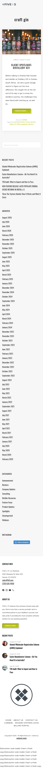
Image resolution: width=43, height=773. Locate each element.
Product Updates (8, 506)
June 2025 (6, 261)
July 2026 (5, 221)
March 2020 (6, 454)
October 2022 (7, 371)
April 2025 (6, 270)
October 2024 (7, 296)
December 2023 (8, 331)
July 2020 (5, 445)
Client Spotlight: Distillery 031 (21, 66)
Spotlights (24, 120)
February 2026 (7, 235)
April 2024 (6, 314)
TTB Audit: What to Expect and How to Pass (18, 181)
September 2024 (8, 301)
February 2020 (7, 459)
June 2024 (6, 305)
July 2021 (5, 415)
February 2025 (7, 279)
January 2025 (7, 283)
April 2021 (6, 428)
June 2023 (6, 349)
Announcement (7, 480)
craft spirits (33, 122)
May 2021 (5, 423)
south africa (31, 124)
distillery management (22, 124)
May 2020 (6, 450)
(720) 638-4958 (8, 583)
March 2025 (6, 274)
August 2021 (6, 410)
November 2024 (8, 292)
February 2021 (7, 437)
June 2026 (6, 226)
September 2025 (8, 252)
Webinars (5, 520)
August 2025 (7, 257)
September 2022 (8, 375)
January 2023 (7, 358)
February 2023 (7, 353)
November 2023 (8, 336)
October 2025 (7, 248)
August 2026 (7, 217)
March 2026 (6, 230)
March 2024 (6, 318)
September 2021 (8, 406)
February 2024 (7, 322)
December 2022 (8, 362)
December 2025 (8, 239)
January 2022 (7, 402)
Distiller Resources (9, 498)
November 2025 (8, 243)
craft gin (27, 122)
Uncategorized (7, 515)
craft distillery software (19, 122)
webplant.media (21, 738)
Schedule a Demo (10, 625)
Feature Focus (7, 502)
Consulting (6, 493)
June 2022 (6, 388)
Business (5, 484)
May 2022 (6, 393)
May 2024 (6, 309)
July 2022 (5, 384)
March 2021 (6, 432)
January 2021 (7, 441)
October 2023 (7, 340)
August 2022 (7, 380)
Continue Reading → (23, 111)
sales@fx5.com (7, 580)
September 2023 (8, 344)
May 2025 (6, 265)
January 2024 (7, 327)
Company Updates (8, 489)
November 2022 (8, 366)
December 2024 (8, 287)
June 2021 (6, 419)
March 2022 (6, 397)
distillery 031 (13, 124)
